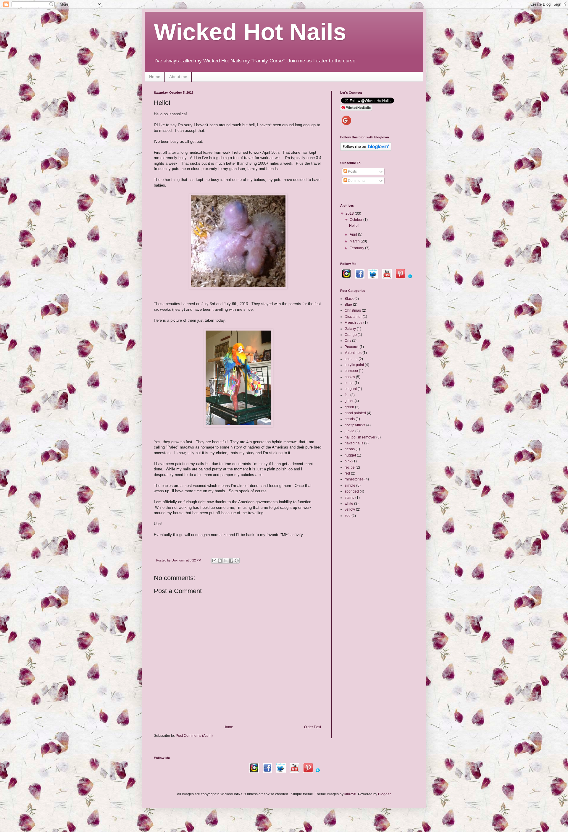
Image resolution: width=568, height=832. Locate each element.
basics (350, 377)
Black (349, 299)
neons (350, 449)
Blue (348, 304)
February (357, 248)
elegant (351, 389)
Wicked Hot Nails (250, 32)
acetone (351, 359)
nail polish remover (360, 437)
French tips (353, 323)
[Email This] (214, 561)
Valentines (353, 353)
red (347, 473)
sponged (352, 491)
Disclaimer (353, 317)
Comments (356, 181)
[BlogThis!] (220, 561)
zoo (348, 516)
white (349, 503)
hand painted (355, 413)
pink (348, 461)
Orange (351, 335)
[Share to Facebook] (231, 561)
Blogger (384, 794)
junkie (349, 431)
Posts (352, 171)
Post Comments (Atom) (194, 736)
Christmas (353, 310)
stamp (349, 498)
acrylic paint (354, 365)
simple (350, 485)
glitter (349, 401)
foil (347, 395)
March (355, 241)
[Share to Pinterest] (237, 561)
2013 (350, 213)
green (349, 407)
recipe (350, 467)
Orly (348, 341)
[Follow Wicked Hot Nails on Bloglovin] (365, 150)
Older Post (312, 727)
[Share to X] (225, 561)
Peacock (352, 347)
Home (154, 76)
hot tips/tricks (355, 425)
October (356, 220)
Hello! (354, 226)
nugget (350, 455)
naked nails (354, 443)
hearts (350, 419)
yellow (350, 509)
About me (178, 76)
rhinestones (354, 479)
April (354, 234)
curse (349, 383)
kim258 (350, 794)
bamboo (351, 371)
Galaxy (350, 329)
